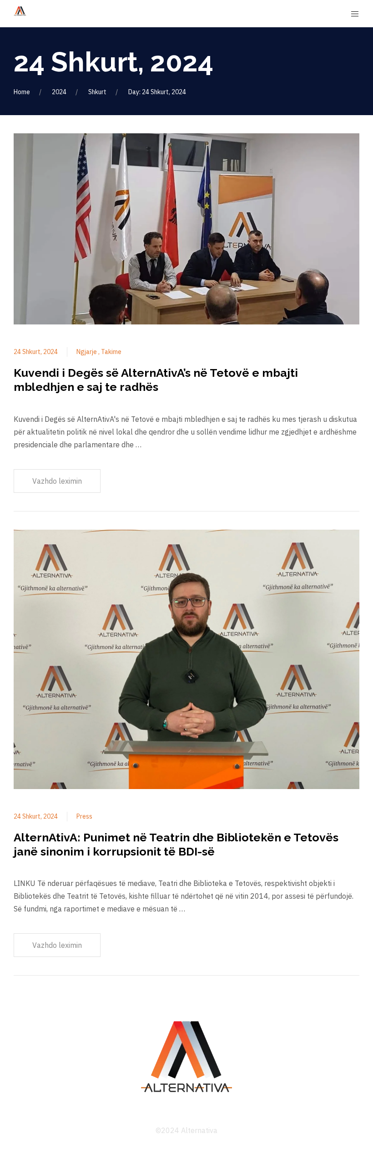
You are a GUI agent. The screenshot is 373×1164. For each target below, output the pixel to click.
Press (84, 816)
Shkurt (97, 92)
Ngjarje (87, 352)
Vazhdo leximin (57, 481)
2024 (59, 92)
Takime (111, 352)
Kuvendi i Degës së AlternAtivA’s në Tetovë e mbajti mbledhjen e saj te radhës (156, 380)
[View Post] (186, 230)
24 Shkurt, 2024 (36, 352)
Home (22, 92)
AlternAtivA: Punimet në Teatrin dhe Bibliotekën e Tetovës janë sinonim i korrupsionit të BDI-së (176, 844)
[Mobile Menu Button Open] (354, 14)
